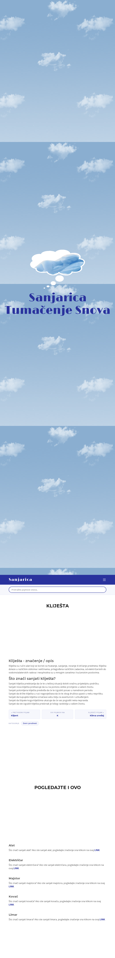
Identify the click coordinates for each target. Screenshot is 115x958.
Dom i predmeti (30, 723)
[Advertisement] (57, 630)
